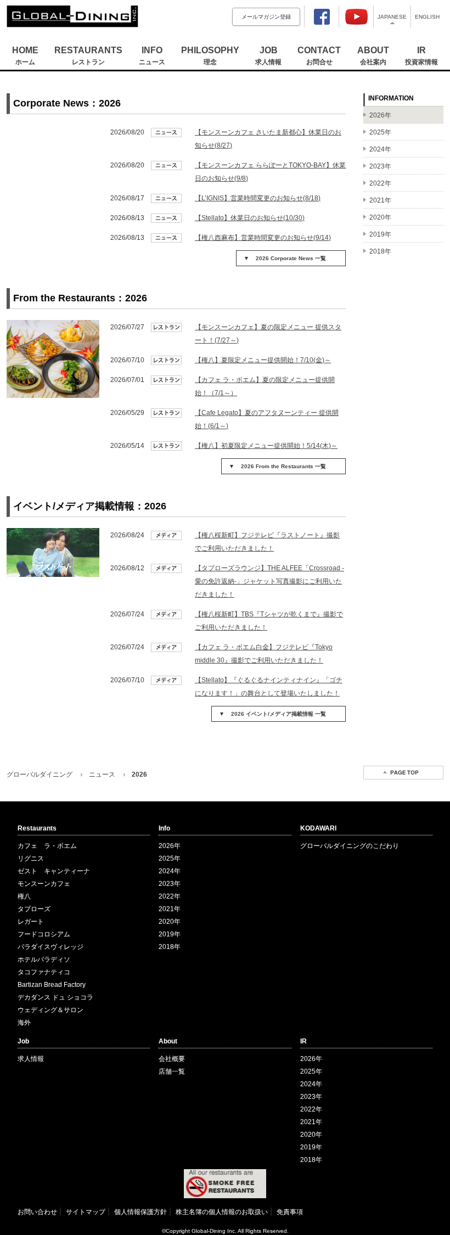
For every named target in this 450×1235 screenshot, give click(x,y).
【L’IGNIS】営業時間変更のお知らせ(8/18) (257, 198)
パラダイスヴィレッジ (50, 947)
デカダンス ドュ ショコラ (55, 997)
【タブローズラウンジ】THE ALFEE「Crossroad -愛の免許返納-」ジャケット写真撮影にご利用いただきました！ (269, 581)
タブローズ (34, 909)
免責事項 (290, 1212)
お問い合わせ (37, 1212)
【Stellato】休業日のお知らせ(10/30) (250, 218)
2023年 (170, 884)
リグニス (31, 858)
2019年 (170, 934)
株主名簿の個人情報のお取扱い (222, 1212)
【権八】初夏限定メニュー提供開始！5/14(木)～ (266, 446)
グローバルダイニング (39, 774)
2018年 (170, 947)
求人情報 (31, 1059)
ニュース (102, 774)
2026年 (170, 846)
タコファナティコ (44, 972)
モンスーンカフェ (44, 884)
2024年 (170, 871)
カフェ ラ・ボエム (47, 846)
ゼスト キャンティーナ (54, 871)
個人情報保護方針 (140, 1212)
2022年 (170, 896)
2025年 (170, 858)
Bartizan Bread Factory (52, 985)
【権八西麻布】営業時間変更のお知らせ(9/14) (263, 238)
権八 (24, 896)
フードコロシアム (44, 934)
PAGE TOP (403, 772)
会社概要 (172, 1059)
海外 (24, 1022)
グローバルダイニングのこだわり (349, 846)
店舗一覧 (172, 1071)
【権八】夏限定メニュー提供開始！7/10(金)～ (263, 360)
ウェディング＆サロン (50, 1010)
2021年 (170, 909)
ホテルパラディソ (44, 959)
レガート (31, 921)
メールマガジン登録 (266, 17)
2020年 (170, 921)
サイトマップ (85, 1212)
